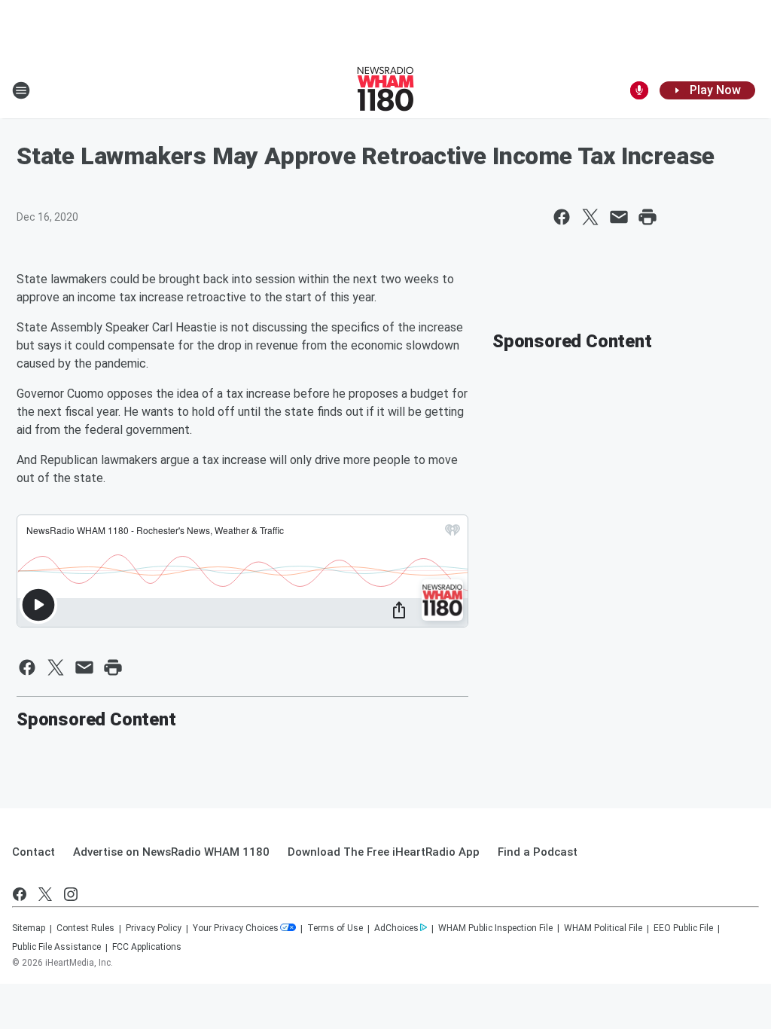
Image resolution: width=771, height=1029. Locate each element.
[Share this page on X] (590, 216)
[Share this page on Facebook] (561, 216)
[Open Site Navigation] (21, 90)
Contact (33, 852)
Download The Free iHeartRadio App (384, 852)
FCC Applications (146, 947)
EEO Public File (683, 928)
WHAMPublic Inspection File (495, 928)
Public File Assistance (56, 947)
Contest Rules (85, 928)
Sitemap (28, 928)
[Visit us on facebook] (20, 894)
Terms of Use (335, 928)
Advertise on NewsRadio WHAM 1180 (171, 852)
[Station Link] (385, 90)
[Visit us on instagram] (71, 894)
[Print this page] (647, 216)
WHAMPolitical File (603, 928)
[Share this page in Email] (618, 216)
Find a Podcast (537, 852)
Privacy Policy (153, 928)
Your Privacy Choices (236, 928)
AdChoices (396, 928)
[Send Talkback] (639, 90)
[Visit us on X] (45, 894)
